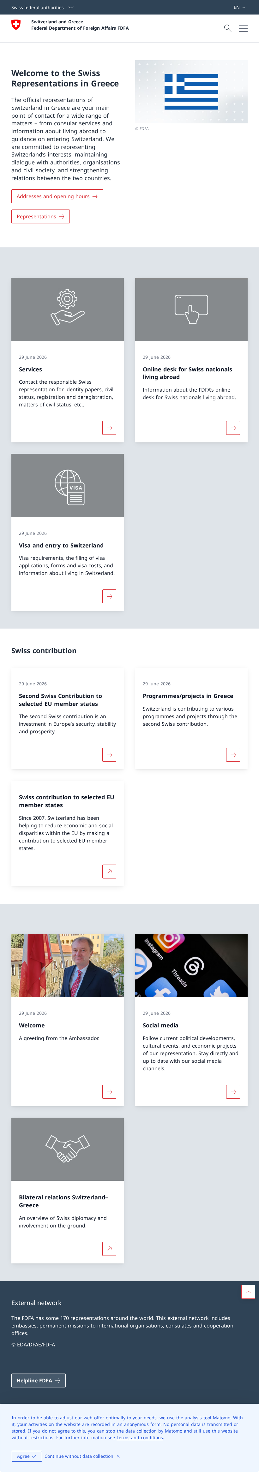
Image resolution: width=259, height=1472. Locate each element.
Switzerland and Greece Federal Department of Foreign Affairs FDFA (80, 25)
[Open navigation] (243, 28)
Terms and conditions (140, 1437)
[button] (248, 1292)
